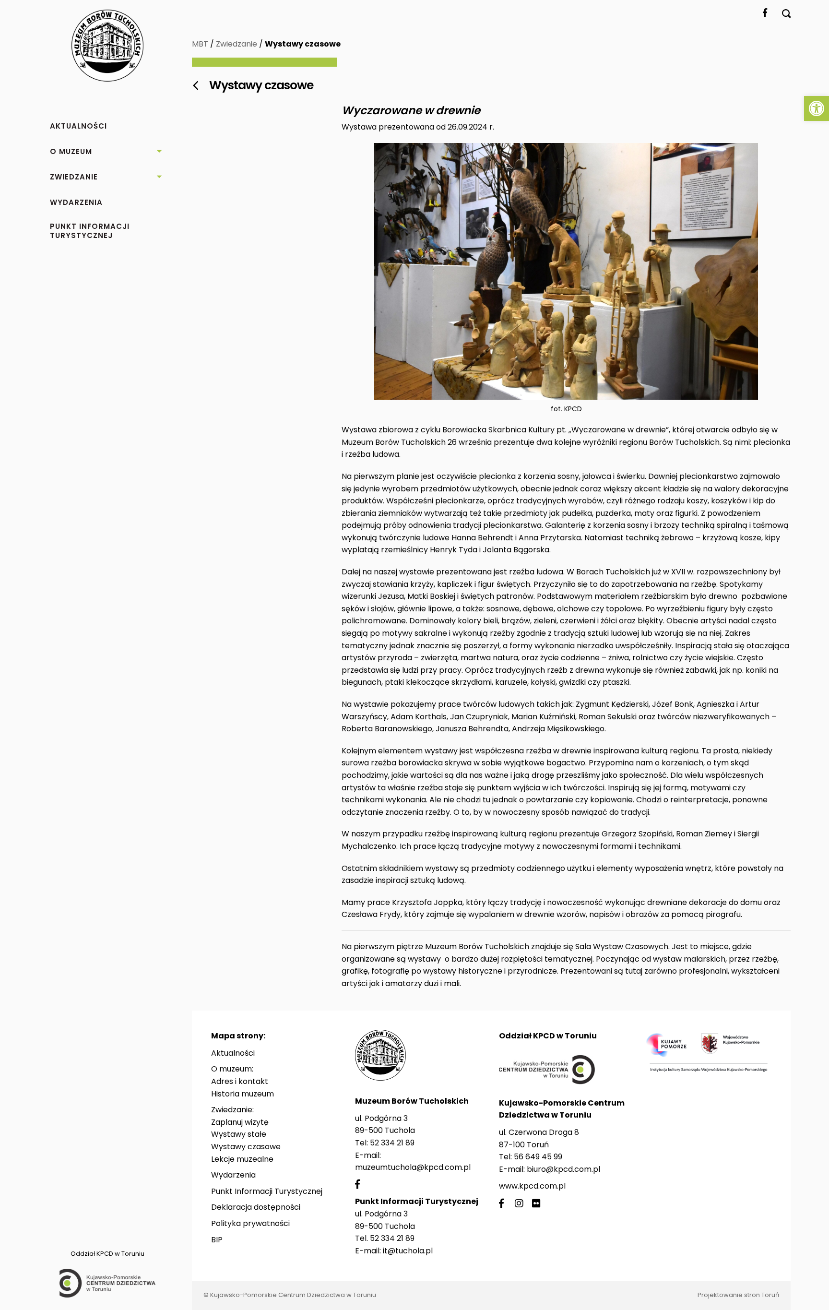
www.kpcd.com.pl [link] (532, 1185)
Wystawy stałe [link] (238, 1134)
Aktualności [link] (233, 1053)
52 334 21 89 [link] (392, 1142)
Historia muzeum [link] (242, 1093)
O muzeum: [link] (232, 1068)
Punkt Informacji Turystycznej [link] (266, 1191)
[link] (816, 108)
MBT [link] (200, 43)
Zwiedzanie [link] (236, 43)
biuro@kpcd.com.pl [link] (563, 1169)
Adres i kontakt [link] (239, 1081)
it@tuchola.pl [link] (408, 1250)
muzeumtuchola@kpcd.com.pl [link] (413, 1167)
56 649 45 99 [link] (538, 1156)
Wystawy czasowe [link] (246, 1146)
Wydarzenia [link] (233, 1174)
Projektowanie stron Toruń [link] (738, 1294)
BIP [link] (217, 1239)
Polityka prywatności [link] (250, 1223)
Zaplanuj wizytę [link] (240, 1122)
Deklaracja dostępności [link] (255, 1207)
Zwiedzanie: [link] (232, 1109)
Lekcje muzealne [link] (242, 1159)
